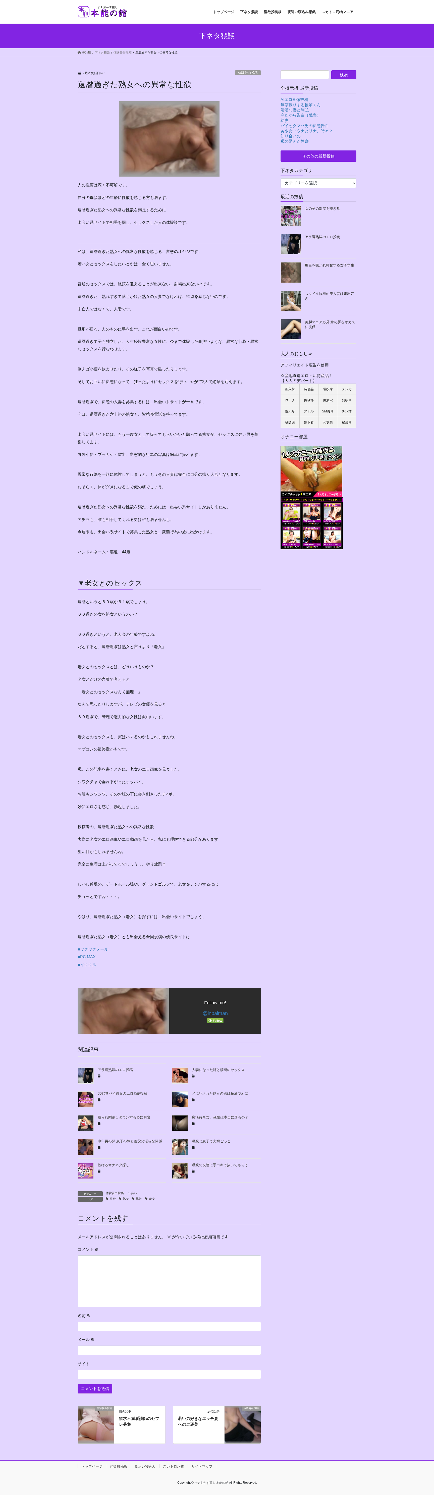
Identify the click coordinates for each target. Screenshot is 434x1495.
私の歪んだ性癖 (295, 141)
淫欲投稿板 (118, 1466)
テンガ (347, 389)
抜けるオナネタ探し (113, 1165)
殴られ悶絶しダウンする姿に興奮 (124, 1117)
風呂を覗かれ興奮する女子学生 (329, 265)
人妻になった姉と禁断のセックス (218, 1070)
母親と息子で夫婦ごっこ (211, 1141)
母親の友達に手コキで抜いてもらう (220, 1165)
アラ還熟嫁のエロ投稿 (115, 1070)
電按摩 (328, 389)
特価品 (309, 389)
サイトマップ (201, 1466)
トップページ (91, 1466)
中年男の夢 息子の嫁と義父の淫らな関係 (130, 1141)
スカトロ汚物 (173, 1466)
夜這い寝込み (145, 1466)
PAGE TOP (419, 1445)
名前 (84, 1316)
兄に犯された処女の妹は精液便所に (220, 1093)
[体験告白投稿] (96, 1424)
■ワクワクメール (93, 949)
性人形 (290, 411)
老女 (152, 1199)
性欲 (113, 1199)
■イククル (87, 965)
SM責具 (328, 411)
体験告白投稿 (248, 73)
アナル (309, 411)
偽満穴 (328, 400)
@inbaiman (215, 1013)
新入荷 (290, 389)
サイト (84, 1364)
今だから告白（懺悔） (301, 115)
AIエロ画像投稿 (294, 99)
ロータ (290, 400)
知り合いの (291, 136)
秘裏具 (347, 422)
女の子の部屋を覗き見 (322, 208)
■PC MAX (87, 957)
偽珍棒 (309, 400)
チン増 (347, 411)
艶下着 (309, 422)
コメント (88, 1249)
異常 (139, 1199)
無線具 (347, 400)
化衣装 (328, 422)
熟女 (126, 1199)
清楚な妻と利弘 (295, 110)
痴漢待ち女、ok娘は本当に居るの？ (220, 1117)
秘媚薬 (290, 422)
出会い (132, 1193)
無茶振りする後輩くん (301, 105)
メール (86, 1340)
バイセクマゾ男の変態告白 (305, 126)
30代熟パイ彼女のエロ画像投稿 (122, 1093)
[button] (318, 156)
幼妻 (285, 120)
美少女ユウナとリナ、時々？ (307, 131)
